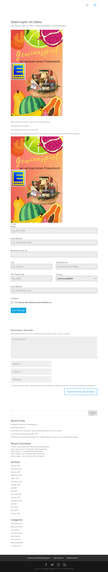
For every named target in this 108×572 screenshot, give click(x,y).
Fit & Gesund (15, 530)
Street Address (16, 238)
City (12, 262)
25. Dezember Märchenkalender (38, 447)
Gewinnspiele (15, 536)
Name (13, 226)
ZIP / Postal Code (17, 274)
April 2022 (14, 507)
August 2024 (15, 478)
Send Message (18, 310)
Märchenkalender (17, 543)
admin (17, 25)
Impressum (58, 558)
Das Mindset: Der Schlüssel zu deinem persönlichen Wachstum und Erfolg (36, 431)
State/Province (62, 262)
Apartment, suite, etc (19, 250)
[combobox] (76, 278)
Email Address (16, 286)
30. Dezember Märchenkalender (34, 454)
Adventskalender (16, 523)
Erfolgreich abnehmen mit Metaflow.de (24, 424)
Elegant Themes (49, 569)
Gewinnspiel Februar (18, 427)
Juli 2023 (13, 488)
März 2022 (14, 510)
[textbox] (74, 278)
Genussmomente (43, 25)
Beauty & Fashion (17, 527)
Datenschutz (72, 558)
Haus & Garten (16, 539)
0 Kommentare (59, 25)
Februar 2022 (15, 513)
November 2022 (16, 494)
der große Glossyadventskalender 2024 (24, 434)
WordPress (69, 569)
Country (59, 274)
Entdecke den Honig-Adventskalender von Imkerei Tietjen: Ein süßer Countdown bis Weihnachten (44, 437)
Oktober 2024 (15, 472)
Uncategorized (16, 546)
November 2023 (16, 482)
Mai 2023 (14, 491)
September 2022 (16, 501)
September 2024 (16, 475)
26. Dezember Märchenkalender (34, 456)
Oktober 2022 (15, 497)
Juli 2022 (13, 504)
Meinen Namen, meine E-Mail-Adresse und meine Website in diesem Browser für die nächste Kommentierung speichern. (55, 386)
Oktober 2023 (15, 485)
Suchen (92, 413)
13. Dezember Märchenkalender (32, 451)
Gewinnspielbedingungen (38, 558)
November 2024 (16, 469)
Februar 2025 (15, 466)
